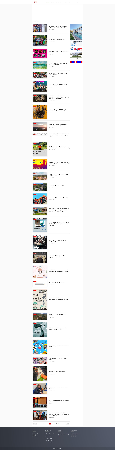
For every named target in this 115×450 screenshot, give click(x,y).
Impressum (34, 434)
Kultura (35, 25)
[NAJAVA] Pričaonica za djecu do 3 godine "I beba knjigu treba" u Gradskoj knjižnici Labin (59, 270)
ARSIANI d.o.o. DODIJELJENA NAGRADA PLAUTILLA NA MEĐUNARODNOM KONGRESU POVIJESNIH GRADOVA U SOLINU (59, 414)
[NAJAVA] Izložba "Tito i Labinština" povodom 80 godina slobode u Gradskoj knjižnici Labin (58, 298)
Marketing (34, 435)
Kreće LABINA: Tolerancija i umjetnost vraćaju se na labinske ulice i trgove (59, 52)
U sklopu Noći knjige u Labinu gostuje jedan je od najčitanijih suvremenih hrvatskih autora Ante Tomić (59, 224)
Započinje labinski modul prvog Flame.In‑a (58, 282)
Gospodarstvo (48, 436)
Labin (46, 433)
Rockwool (47, 440)
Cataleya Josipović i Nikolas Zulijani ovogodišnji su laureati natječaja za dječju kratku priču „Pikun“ (59, 135)
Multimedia (76, 2)
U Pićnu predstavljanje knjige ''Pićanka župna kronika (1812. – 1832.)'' (59, 175)
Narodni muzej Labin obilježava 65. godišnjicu (59, 197)
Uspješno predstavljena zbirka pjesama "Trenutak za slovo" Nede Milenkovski (57, 372)
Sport (50, 433)
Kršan (51, 438)
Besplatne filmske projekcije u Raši (56, 185)
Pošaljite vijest (35, 436)
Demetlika (47, 438)
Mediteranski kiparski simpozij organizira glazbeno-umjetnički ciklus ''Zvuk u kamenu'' (58, 27)
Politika (53, 433)
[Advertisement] (57, 12)
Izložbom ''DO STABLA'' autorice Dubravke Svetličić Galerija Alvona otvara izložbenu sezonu (58, 111)
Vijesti (52, 2)
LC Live (61, 2)
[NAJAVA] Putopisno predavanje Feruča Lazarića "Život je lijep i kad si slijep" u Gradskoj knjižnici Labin (59, 148)
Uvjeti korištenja (35, 433)
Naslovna (48, 2)
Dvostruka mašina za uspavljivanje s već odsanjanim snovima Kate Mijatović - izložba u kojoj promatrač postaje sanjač (59, 97)
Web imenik (65, 2)
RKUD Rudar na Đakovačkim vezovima (57, 39)
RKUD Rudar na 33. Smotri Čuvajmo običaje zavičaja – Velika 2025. (58, 74)
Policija (51, 440)
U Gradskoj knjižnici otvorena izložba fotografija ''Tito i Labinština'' (57, 256)
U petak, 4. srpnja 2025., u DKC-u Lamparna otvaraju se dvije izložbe (58, 64)
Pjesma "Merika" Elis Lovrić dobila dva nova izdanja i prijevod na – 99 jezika (58, 328)
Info (57, 2)
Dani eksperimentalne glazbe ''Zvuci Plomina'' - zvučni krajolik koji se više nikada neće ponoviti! (59, 163)
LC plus (70, 2)
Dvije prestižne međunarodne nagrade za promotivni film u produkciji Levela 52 (58, 125)
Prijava (59, 436)
